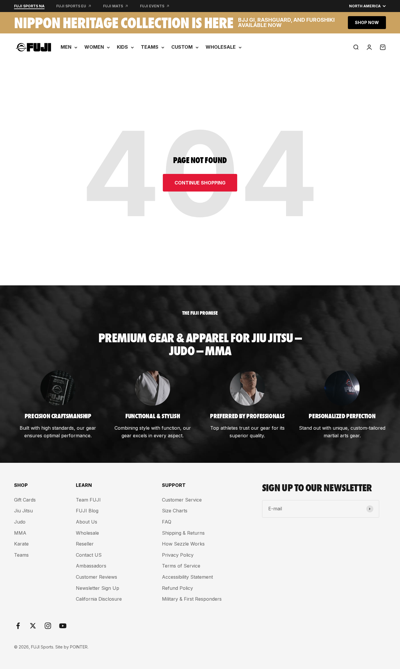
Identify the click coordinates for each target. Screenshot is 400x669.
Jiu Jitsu (23, 511)
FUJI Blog (87, 511)
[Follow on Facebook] (18, 626)
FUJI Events (152, 6)
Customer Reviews (96, 577)
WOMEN (94, 47)
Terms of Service (181, 566)
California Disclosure (99, 599)
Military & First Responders (192, 599)
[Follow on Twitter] (33, 626)
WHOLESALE (221, 47)
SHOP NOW (367, 22)
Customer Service (182, 500)
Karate (21, 544)
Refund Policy (177, 588)
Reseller (85, 544)
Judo (19, 522)
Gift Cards (25, 500)
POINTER (79, 646)
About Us (86, 522)
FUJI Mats (113, 6)
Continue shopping (200, 183)
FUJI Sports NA (29, 6)
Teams (21, 555)
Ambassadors (91, 566)
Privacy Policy (178, 555)
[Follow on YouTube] (63, 626)
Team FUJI (88, 500)
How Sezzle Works (183, 544)
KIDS (122, 47)
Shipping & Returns (183, 533)
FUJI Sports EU (71, 6)
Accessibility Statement (187, 577)
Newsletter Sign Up (97, 588)
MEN (66, 47)
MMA (20, 533)
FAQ (166, 522)
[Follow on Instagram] (48, 626)
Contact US (89, 555)
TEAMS (149, 47)
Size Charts (174, 511)
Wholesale (87, 533)
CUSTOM (182, 47)
